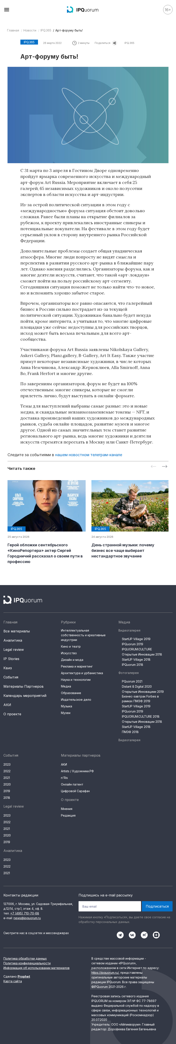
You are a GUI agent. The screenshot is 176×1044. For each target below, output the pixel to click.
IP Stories (11, 659)
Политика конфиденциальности (27, 963)
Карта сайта (12, 981)
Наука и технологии (76, 679)
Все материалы (16, 631)
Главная (13, 30)
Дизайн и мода (72, 660)
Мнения (66, 809)
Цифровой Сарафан (75, 791)
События (10, 677)
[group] (46, 522)
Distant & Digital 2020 (137, 686)
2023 (7, 764)
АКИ (7, 705)
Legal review (13, 649)
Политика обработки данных (25, 958)
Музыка (66, 706)
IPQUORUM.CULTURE (137, 649)
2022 (7, 771)
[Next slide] (164, 467)
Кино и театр (71, 646)
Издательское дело (76, 699)
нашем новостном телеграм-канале (88, 455)
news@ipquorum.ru (27, 918)
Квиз (7, 668)
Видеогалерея (129, 630)
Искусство (69, 653)
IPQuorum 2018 (132, 664)
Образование (71, 693)
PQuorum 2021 (132, 681)
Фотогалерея (128, 673)
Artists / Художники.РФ (77, 771)
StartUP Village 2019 (136, 639)
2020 (7, 784)
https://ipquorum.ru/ (105, 972)
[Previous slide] (153, 467)
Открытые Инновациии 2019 (143, 691)
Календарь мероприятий (24, 695)
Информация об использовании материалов (36, 968)
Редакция (68, 815)
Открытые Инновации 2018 (142, 654)
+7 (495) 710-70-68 (24, 913)
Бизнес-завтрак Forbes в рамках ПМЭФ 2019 (140, 699)
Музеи (65, 713)
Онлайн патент (72, 784)
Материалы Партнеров (23, 686)
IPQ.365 (46, 30)
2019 (6, 791)
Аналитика (12, 640)
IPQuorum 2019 (132, 644)
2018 (6, 797)
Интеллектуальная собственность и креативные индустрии (83, 635)
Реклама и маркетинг (77, 666)
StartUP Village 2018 (136, 659)
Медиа (66, 686)
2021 (6, 778)
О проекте (12, 714)
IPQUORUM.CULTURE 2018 (140, 716)
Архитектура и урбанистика (82, 673)
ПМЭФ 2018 (130, 732)
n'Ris (64, 778)
